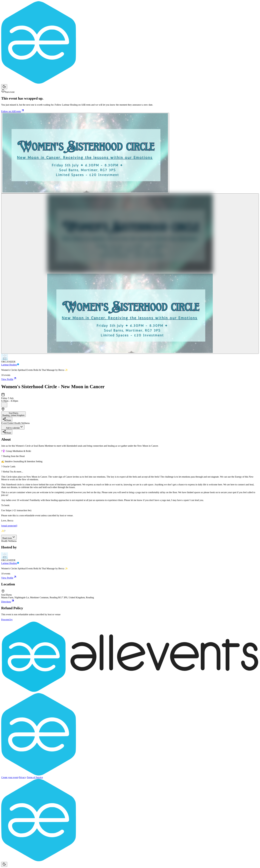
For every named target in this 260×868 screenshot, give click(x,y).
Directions (6, 601)
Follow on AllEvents (11, 111)
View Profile (7, 379)
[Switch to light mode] (4, 86)
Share (8, 420)
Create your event (9, 777)
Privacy (22, 777)
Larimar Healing (9, 364)
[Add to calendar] (4, 404)
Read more (7, 538)
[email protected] (9, 525)
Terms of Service (35, 777)
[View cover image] (85, 153)
